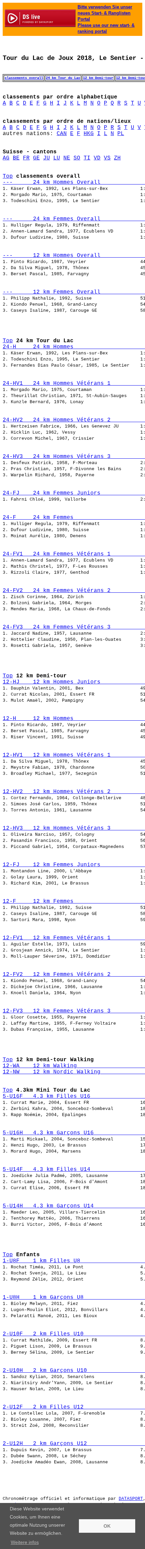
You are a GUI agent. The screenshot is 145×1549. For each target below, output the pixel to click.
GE (36, 158)
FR (26, 158)
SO (77, 158)
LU (56, 158)
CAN (62, 134)
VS (107, 158)
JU (46, 158)
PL (120, 134)
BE (16, 158)
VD (97, 158)
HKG (89, 134)
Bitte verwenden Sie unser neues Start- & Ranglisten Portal (105, 13)
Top (8, 176)
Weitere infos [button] (25, 1542)
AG (6, 158)
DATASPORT (131, 1498)
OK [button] (107, 1526)
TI (87, 158)
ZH (117, 158)
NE (66, 158)
